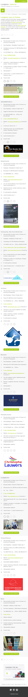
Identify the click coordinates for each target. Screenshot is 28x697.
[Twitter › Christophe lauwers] (5, 450)
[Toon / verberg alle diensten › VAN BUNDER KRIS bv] (15, 129)
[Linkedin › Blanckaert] (11, 392)
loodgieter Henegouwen (17, 22)
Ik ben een (21, 1)
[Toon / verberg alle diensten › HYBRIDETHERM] (15, 67)
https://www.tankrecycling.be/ (14, 250)
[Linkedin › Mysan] (11, 633)
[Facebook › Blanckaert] (8, 392)
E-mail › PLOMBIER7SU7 (9, 493)
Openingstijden (8, 70)
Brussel (14, 484)
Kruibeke (14, 361)
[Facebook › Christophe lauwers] (8, 450)
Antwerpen (6, 167)
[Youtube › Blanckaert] (14, 392)
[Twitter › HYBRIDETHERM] (5, 81)
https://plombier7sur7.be (13, 496)
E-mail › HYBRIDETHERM (9, 55)
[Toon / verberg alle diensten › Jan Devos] (15, 314)
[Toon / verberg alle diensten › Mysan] (15, 623)
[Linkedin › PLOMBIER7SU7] (11, 516)
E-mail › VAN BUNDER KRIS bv (11, 118)
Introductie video (8, 75)
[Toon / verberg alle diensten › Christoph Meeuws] (15, 565)
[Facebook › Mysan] (8, 633)
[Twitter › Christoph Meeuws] (5, 575)
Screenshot (7, 181)
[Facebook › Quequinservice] (8, 201)
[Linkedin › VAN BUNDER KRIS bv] (11, 142)
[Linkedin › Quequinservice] (11, 201)
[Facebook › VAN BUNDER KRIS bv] (8, 142)
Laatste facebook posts (18, 73)
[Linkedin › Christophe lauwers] (11, 450)
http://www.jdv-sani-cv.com (14, 306)
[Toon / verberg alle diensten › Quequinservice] (15, 188)
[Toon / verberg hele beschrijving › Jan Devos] (15, 310)
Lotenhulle (14, 544)
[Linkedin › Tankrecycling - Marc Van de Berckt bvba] (11, 272)
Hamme (14, 108)
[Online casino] (14, 664)
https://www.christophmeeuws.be (15, 557)
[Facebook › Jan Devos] (8, 324)
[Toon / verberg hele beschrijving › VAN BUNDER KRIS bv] (15, 126)
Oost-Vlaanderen (7, 45)
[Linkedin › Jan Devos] (11, 324)
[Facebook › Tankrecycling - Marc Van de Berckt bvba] (8, 272)
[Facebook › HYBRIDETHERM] (8, 81)
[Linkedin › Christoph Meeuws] (11, 575)
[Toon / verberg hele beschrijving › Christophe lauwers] (15, 436)
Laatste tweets (7, 73)
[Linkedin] (17, 690)
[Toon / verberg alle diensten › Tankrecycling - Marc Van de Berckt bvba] (15, 259)
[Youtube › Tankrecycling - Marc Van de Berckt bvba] (14, 272)
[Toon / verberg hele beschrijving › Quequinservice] (15, 184)
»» (12, 34)
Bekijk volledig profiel (11, 96)
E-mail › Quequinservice (9, 176)
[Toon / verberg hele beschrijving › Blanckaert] (15, 378)
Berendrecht (12, 167)
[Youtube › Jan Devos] (14, 324)
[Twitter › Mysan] (5, 633)
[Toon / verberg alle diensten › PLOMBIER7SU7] (15, 504)
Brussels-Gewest (7, 484)
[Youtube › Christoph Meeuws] (14, 575)
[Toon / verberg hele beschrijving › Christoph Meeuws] (15, 562)
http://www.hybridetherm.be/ (14, 58)
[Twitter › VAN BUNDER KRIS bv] (5, 142)
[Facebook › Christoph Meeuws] (8, 575)
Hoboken (11, 605)
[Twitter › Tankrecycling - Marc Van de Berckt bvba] (5, 272)
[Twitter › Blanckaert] (5, 392)
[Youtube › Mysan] (14, 633)
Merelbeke (14, 45)
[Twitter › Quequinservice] (5, 201)
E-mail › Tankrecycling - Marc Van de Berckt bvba (15, 247)
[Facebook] (14, 690)
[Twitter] (10, 690)
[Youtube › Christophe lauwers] (14, 450)
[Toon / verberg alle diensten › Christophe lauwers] (15, 440)
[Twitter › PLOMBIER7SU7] (5, 516)
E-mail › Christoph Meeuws (10, 554)
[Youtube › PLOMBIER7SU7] (14, 516)
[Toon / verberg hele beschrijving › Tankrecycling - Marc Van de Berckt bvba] (15, 255)
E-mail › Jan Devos (8, 303)
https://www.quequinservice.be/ (15, 179)
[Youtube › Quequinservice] (14, 201)
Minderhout (11, 238)
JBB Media (13, 693)
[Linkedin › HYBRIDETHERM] (11, 81)
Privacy (16, 693)
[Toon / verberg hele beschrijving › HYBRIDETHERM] (15, 63)
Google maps (21, 45)
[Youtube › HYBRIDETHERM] (14, 81)
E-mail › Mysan (7, 614)
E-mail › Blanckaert (8, 370)
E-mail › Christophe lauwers (10, 430)
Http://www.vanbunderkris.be (14, 121)
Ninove (13, 421)
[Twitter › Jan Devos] (5, 324)
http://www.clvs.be (12, 433)
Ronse (13, 295)
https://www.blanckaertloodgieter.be (16, 373)
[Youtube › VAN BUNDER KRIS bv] (14, 142)
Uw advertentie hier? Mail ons (14, 679)
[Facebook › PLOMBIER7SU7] (8, 516)
